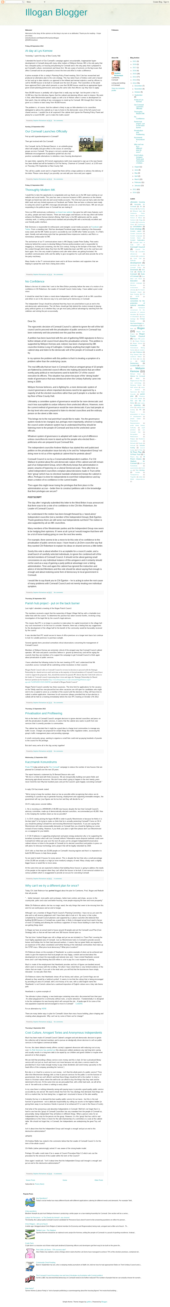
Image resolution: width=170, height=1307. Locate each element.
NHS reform (134, 387)
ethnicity (132, 290)
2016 (135, 71)
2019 (135, 64)
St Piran (140, 450)
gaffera (89, 1302)
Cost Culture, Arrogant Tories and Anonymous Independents (63, 1032)
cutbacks (133, 256)
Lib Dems (133, 359)
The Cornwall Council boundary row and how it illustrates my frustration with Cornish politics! (69, 1275)
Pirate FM (29, 767)
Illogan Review (140, 341)
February (138, 182)
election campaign (136, 283)
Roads (141, 443)
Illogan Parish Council (137, 335)
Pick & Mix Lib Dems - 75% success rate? (51, 1250)
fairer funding (134, 294)
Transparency (134, 474)
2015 (135, 74)
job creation (141, 350)
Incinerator (133, 345)
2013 (135, 80)
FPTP (137, 296)
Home (65, 1180)
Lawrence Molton (136, 356)
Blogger (104, 1302)
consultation (137, 227)
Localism (133, 366)
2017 (135, 68)
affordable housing (137, 202)
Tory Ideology (140, 470)
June (137, 170)
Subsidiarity (133, 465)
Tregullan (133, 477)
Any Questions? (42, 1198)
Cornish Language (136, 236)
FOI (144, 294)
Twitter (27, 229)
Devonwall (134, 270)
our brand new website (64, 212)
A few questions (31, 1211)
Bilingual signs (137, 211)
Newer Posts (30, 1180)
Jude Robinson (137, 352)
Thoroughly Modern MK (40, 189)
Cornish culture (135, 231)
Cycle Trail (137, 258)
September (139, 95)
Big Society (141, 209)
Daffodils (133, 260)
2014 (135, 77)
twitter (141, 477)
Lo (131, 361)
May (136, 173)
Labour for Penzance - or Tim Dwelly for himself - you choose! (47, 1218)
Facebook (95, 227)
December (139, 86)
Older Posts (99, 1180)
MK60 (137, 378)
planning (137, 405)
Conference (141, 224)
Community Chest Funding (45, 1262)
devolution (133, 265)
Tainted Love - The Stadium (46, 1230)
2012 (135, 83)
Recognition (134, 434)
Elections (133, 285)
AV (141, 206)
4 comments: (58, 878)
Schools (132, 445)
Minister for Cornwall (137, 376)
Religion (132, 439)
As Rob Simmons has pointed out (42, 1050)
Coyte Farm (29, 1243)
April (136, 176)
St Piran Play (136, 452)
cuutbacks (142, 256)
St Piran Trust (135, 454)
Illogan (141, 328)
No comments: (59, 120)
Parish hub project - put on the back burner (52, 603)
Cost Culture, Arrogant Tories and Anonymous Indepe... (139, 159)
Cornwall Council (137, 247)
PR (140, 409)
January (138, 186)
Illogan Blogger (56, 12)
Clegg (141, 220)
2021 (135, 61)
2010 (135, 192)
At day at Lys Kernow (38, 50)
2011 (135, 189)
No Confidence (34, 281)
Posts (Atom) (39, 1184)
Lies (141, 359)
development (135, 263)
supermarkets (134, 468)
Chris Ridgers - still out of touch (36, 1224)
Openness (133, 392)
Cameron (133, 220)
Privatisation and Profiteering (43, 713)
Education (134, 281)
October (138, 92)
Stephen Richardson (118, 74)
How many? (29, 1288)
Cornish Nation (135, 238)
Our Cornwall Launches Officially (46, 131)
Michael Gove (135, 374)
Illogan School (137, 343)
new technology (135, 383)
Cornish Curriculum (136, 233)
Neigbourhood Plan (136, 380)
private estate (135, 418)
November (139, 89)
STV (141, 463)
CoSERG (79, 1004)
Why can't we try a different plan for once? (52, 885)
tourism (137, 472)
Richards (133, 443)
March (137, 179)
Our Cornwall (54, 767)
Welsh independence (137, 479)
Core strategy (136, 229)
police (132, 407)
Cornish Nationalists (137, 240)
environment (134, 287)
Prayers (132, 412)
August (137, 167)
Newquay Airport (136, 385)
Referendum (134, 436)
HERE (44, 1009)
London (142, 365)
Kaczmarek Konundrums (41, 762)
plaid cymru (141, 403)
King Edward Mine (136, 354)
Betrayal (132, 209)
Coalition (133, 222)
